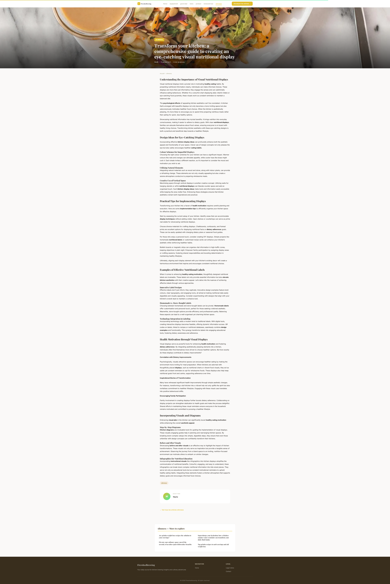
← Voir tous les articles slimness (172, 510)
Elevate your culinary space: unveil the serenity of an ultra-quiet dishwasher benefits (175, 543)
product (198, 3)
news (191, 3)
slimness (219, 3)
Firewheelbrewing (146, 564)
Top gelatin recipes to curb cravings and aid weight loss (213, 545)
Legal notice (230, 568)
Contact (228, 571)
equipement (174, 3)
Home (165, 3)
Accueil (162, 73)
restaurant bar (208, 3)
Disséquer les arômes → (242, 3)
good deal (183, 3)
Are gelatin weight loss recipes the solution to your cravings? (175, 536)
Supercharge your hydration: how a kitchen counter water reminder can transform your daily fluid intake (213, 537)
